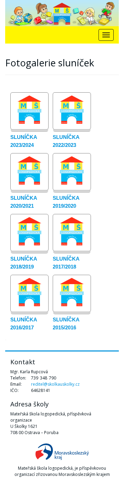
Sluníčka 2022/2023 (66, 141)
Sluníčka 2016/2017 (23, 323)
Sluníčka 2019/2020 (66, 202)
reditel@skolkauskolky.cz (55, 384)
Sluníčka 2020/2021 (23, 202)
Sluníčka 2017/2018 (66, 263)
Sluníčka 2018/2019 (23, 263)
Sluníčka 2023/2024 (23, 141)
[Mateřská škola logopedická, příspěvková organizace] (62, 13)
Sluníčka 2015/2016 (66, 323)
